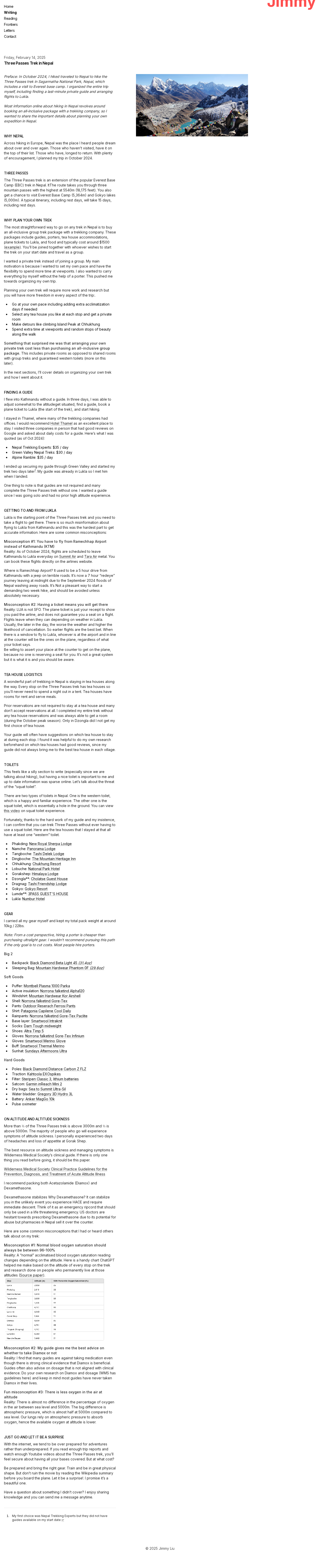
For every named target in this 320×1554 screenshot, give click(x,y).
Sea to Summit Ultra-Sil (47, 1089)
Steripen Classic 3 (36, 1079)
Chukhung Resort (46, 864)
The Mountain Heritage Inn (54, 859)
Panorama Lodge (41, 849)
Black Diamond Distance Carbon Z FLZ (54, 1069)
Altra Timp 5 (34, 1031)
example (12, 247)
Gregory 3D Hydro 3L (55, 1094)
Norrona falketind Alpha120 (62, 991)
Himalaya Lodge (45, 874)
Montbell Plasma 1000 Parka (47, 986)
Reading (10, 18)
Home (8, 6)
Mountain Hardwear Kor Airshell (54, 996)
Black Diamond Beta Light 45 (61, 963)
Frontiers (11, 24)
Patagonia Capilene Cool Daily (46, 1011)
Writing (10, 12)
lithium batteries (66, 1079)
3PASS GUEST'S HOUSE (48, 894)
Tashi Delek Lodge (48, 854)
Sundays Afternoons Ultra (46, 1051)
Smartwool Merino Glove (45, 1041)
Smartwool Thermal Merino (42, 1046)
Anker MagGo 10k (40, 1099)
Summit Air (67, 556)
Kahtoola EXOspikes (44, 1074)
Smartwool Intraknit (46, 1021)
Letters (9, 30)
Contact (10, 36)
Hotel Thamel (61, 423)
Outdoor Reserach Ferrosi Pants (49, 1006)
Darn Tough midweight (42, 1026)
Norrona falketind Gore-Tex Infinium (54, 1036)
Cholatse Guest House (49, 879)
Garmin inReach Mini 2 (44, 1084)
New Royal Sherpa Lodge (50, 844)
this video (12, 811)
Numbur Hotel (33, 899)
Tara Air (90, 556)
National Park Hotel (44, 869)
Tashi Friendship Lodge (47, 884)
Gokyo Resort (36, 889)
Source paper (31, 1275)
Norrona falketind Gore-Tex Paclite (59, 1016)
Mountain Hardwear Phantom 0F (70, 968)
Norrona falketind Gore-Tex (45, 1001)
